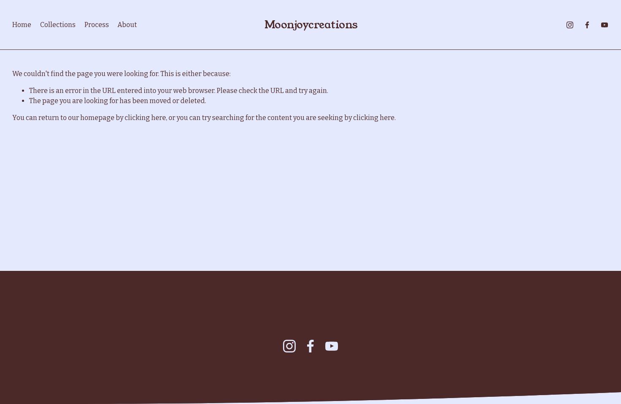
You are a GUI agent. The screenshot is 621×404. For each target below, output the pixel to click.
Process (96, 25)
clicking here (145, 118)
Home (21, 25)
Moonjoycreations (311, 24)
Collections (58, 25)
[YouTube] (604, 25)
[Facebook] (587, 25)
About (127, 25)
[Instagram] (570, 25)
